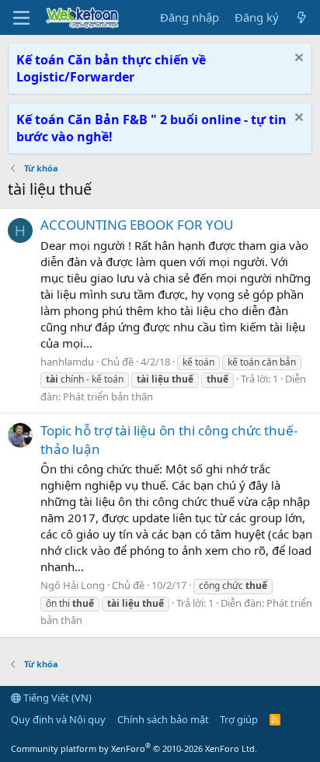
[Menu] (21, 17)
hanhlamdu (67, 362)
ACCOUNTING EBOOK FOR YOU (136, 225)
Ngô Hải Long (72, 585)
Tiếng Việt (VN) (56, 698)
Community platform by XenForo (134, 748)
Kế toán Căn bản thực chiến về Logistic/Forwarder (111, 68)
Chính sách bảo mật (163, 719)
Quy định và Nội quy (58, 719)
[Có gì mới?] (302, 17)
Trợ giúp (239, 719)
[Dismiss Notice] (297, 59)
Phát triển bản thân (108, 397)
